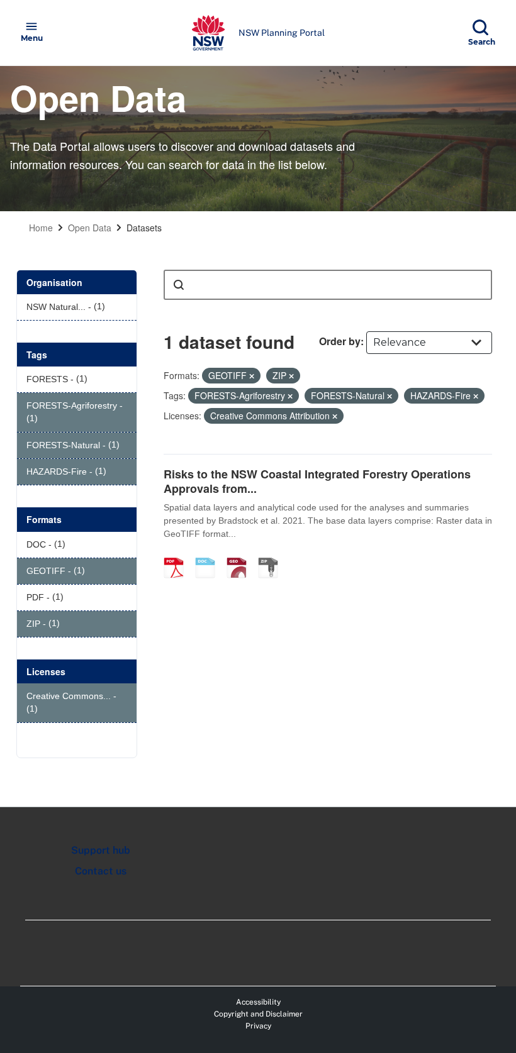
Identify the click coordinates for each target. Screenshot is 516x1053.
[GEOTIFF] (241, 554)
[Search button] (179, 285)
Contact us (100, 871)
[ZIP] (272, 554)
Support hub (100, 850)
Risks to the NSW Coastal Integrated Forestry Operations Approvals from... (317, 481)
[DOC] (209, 554)
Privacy (258, 1026)
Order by (340, 341)
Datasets (144, 227)
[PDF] (178, 554)
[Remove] (251, 376)
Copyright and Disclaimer (258, 1014)
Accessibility (258, 1002)
